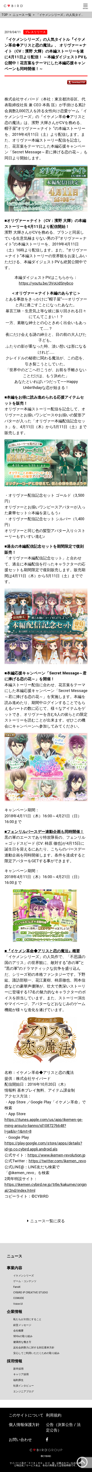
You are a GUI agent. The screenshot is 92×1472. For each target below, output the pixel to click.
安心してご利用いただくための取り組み (36, 1353)
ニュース (14, 1256)
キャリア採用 (21, 1374)
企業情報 (14, 1311)
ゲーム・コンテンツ (24, 1281)
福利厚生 (18, 1380)
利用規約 (53, 1415)
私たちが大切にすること (27, 1319)
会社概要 (18, 1330)
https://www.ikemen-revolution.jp (56, 1155)
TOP (4, 14)
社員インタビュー (23, 1385)
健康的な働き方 (22, 1341)
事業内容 (14, 1268)
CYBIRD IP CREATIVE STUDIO (30, 1292)
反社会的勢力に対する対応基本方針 (33, 1347)
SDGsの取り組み (23, 1336)
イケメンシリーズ (23, 1275)
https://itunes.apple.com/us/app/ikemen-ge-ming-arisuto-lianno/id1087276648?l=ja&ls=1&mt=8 (43, 1125)
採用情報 (14, 1361)
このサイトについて (26, 1415)
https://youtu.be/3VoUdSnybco (46, 283)
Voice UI (18, 1303)
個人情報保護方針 (24, 1424)
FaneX (17, 1286)
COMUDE (18, 1298)
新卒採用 (18, 1368)
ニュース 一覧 (22, 14)
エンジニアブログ (23, 1391)
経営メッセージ (22, 1325)
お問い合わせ (20, 1439)
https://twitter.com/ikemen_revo (57, 1161)
